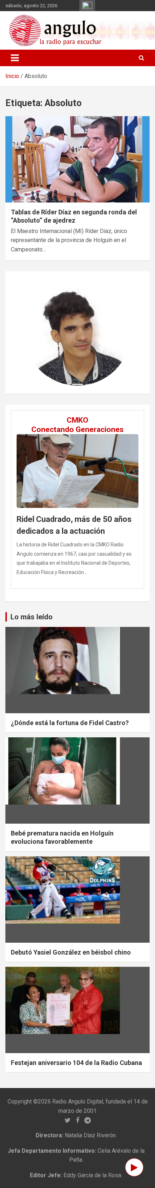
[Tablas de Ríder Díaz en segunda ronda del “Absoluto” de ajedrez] (77, 159)
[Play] (134, 1167)
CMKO (77, 420)
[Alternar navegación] (14, 58)
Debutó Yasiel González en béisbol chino (71, 952)
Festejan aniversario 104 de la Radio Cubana (76, 1062)
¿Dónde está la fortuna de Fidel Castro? (70, 723)
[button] (32, 333)
